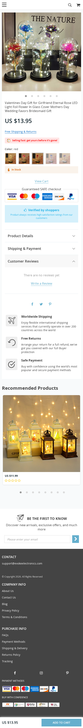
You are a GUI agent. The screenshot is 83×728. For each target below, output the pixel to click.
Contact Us (9, 597)
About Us (8, 591)
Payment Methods (13, 641)
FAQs (5, 635)
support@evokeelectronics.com (22, 563)
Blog (5, 604)
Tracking (7, 661)
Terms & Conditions (14, 617)
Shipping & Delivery (14, 648)
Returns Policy (11, 655)
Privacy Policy (10, 610)
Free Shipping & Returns (20, 131)
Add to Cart (61, 722)
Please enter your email (22, 539)
